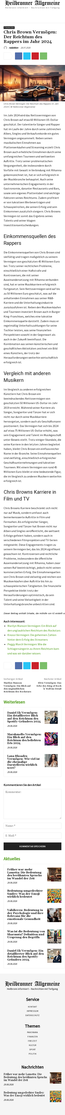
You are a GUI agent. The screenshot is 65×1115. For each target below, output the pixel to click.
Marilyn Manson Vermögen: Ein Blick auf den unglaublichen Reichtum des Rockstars (17, 687)
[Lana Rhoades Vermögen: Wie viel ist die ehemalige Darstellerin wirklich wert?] (51, 760)
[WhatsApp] (43, 56)
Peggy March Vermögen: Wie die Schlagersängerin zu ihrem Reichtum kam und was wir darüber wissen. (33, 648)
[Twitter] (27, 56)
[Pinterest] (35, 56)
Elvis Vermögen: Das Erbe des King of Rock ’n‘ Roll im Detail (48, 686)
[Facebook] (18, 56)
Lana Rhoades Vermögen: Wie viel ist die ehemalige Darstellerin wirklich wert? (23, 762)
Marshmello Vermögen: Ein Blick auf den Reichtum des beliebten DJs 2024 (24, 739)
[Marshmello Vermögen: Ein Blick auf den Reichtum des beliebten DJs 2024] (51, 738)
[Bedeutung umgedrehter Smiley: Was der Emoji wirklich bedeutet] (54, 896)
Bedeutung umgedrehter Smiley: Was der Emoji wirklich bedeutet (25, 893)
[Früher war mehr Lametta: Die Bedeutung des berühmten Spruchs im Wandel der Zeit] (54, 874)
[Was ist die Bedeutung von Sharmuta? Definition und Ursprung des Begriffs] (54, 936)
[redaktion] (6, 48)
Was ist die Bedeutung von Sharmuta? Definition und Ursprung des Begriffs (26, 934)
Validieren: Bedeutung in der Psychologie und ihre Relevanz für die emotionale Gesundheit (25, 914)
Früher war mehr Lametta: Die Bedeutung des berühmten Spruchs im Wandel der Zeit (24, 874)
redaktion (13, 47)
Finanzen (9, 27)
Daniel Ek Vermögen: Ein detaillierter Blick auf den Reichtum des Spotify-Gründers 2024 (24, 717)
